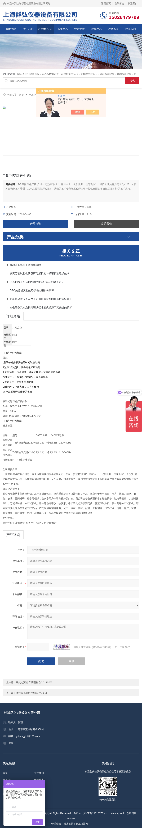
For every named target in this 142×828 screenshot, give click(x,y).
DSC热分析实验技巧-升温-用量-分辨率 (32, 290)
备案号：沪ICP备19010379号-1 (91, 813)
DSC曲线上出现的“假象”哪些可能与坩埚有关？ (37, 281)
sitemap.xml (117, 813)
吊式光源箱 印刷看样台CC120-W (34, 682)
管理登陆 (56, 823)
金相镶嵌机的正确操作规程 (25, 264)
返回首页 (106, 3)
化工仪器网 (82, 823)
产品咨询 (35, 223)
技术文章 (79, 29)
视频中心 (96, 29)
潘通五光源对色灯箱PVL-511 (31, 692)
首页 (22, 94)
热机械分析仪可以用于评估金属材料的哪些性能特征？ (41, 298)
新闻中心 (62, 29)
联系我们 (132, 3)
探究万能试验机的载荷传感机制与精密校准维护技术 (39, 273)
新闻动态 (39, 779)
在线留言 (119, 3)
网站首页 (11, 29)
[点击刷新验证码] (61, 647)
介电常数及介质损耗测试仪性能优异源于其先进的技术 (41, 307)
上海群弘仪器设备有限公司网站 (34, 3)
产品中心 (43, 29)
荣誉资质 (39, 786)
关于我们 (28, 29)
